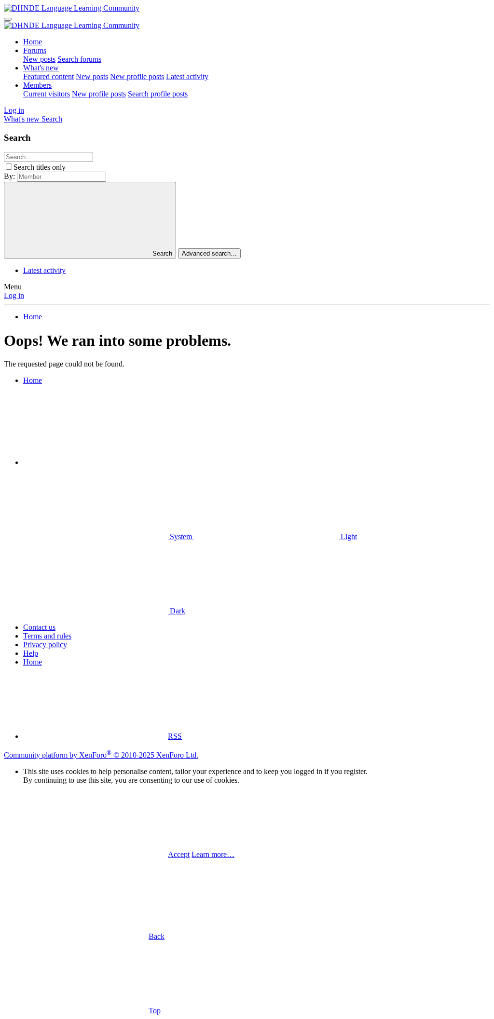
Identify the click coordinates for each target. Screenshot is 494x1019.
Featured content (48, 76)
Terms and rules (47, 636)
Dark (176, 611)
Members (37, 85)
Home (32, 42)
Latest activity (187, 76)
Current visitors (46, 94)
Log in (14, 295)
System (181, 536)
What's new (41, 68)
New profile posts (137, 76)
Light (348, 536)
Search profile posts (158, 94)
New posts (39, 59)
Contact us (39, 627)
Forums (34, 50)
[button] (95, 462)
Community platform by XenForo (101, 755)
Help (30, 653)
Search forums (79, 59)
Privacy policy (45, 644)
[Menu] (8, 19)
